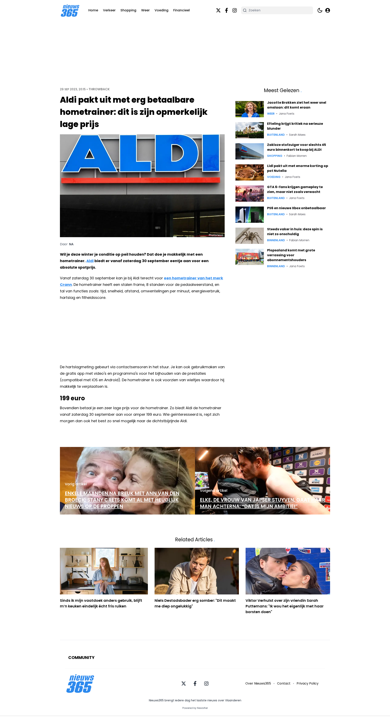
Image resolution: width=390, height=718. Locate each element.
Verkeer (109, 10)
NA (71, 244)
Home (93, 10)
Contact (283, 683)
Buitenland (276, 135)
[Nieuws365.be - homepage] (70, 10)
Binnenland (276, 240)
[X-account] (218, 10)
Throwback (99, 89)
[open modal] (327, 10)
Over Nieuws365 (258, 683)
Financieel (181, 10)
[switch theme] (320, 10)
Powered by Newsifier (195, 708)
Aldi (90, 260)
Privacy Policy (307, 683)
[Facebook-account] (226, 10)
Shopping (128, 10)
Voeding (161, 10)
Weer (145, 10)
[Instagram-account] (234, 10)
